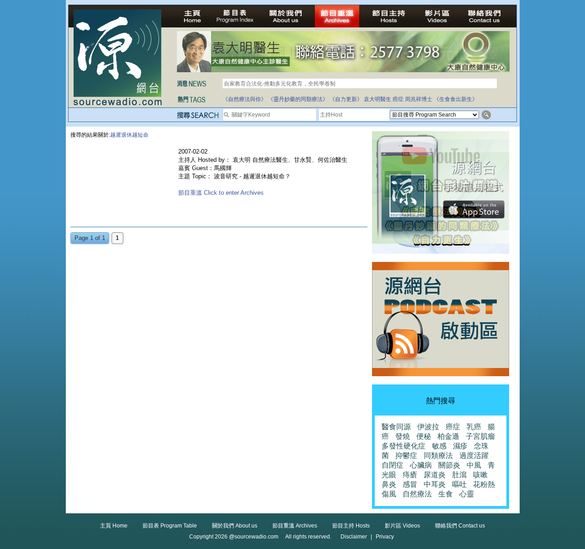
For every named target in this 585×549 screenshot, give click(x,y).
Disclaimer (353, 536)
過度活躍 (474, 455)
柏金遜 (448, 436)
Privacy (385, 536)
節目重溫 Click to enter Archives (221, 192)
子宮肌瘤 (480, 436)
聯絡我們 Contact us (460, 525)
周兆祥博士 (418, 99)
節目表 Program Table (170, 525)
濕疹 (460, 446)
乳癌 (474, 427)
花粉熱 (484, 484)
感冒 (410, 484)
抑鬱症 (406, 455)
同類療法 (438, 455)
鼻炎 (389, 484)
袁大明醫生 (377, 99)
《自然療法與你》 (244, 99)
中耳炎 (435, 484)
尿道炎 (435, 475)
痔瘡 (410, 475)
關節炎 (449, 465)
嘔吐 (459, 484)
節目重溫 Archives (294, 525)
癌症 (398, 99)
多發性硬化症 (403, 446)
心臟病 (421, 465)
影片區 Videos (402, 525)
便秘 (423, 436)
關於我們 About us (234, 525)
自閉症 (393, 465)
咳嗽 (480, 475)
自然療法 (417, 494)
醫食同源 (396, 427)
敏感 (439, 446)
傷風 (389, 494)
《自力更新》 (346, 99)
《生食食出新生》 (456, 99)
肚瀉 (459, 475)
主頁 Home (114, 525)
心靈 (466, 494)
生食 (445, 494)
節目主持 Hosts (351, 525)
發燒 (402, 436)
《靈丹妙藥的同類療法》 (298, 99)
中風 (474, 465)
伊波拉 (428, 427)
